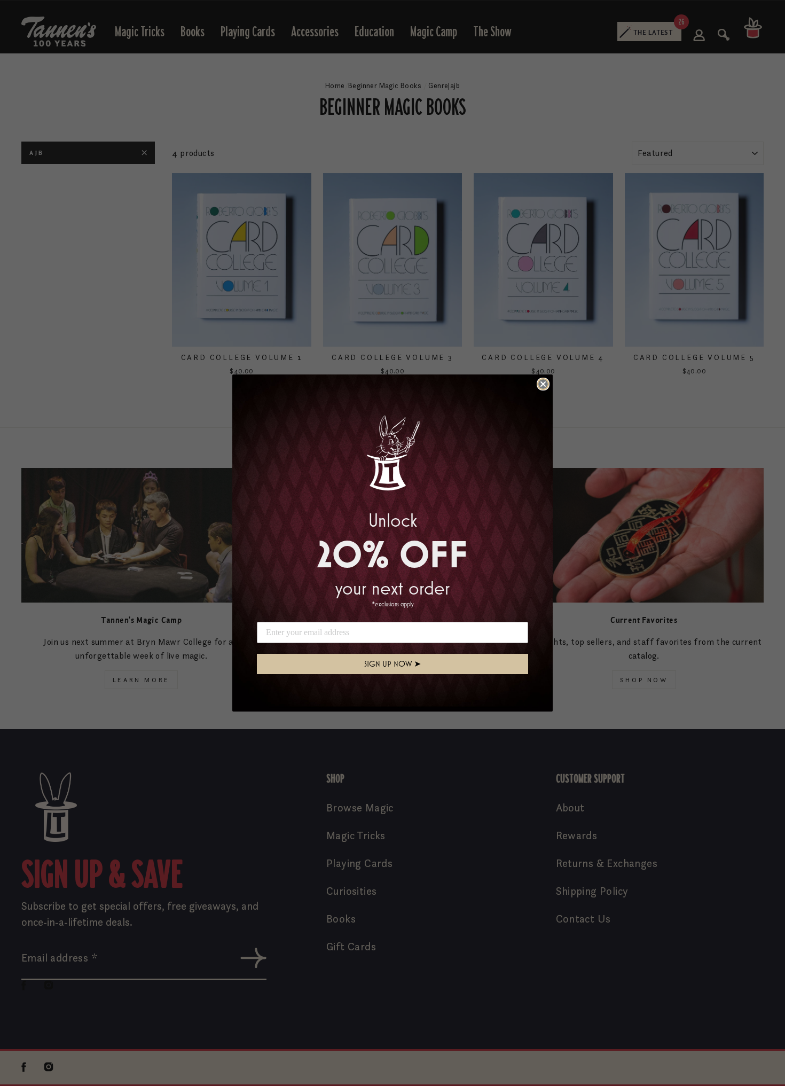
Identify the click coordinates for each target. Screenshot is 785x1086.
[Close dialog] (543, 384)
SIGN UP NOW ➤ (392, 664)
